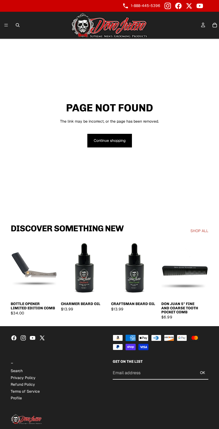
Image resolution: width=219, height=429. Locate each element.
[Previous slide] (16, 269)
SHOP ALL (199, 230)
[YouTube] (200, 6)
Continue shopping (110, 140)
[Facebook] (178, 6)
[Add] (49, 290)
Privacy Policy (23, 377)
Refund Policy (23, 384)
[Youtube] (32, 338)
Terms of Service (25, 391)
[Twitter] (42, 338)
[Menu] (6, 25)
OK (202, 372)
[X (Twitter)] (189, 6)
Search (17, 370)
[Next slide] (52, 269)
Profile (16, 398)
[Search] (18, 25)
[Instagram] (168, 6)
